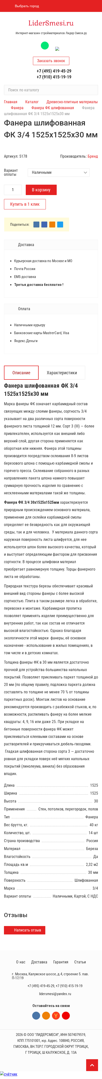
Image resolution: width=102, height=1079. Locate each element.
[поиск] (92, 90)
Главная (10, 102)
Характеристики (62, 372)
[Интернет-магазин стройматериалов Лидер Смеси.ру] (51, 23)
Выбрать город (27, 6)
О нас (20, 962)
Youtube (66, 1016)
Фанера (17, 107)
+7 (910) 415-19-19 (54, 76)
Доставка (39, 962)
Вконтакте (36, 1016)
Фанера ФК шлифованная (52, 107)
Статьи (80, 962)
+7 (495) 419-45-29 (54, 71)
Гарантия (60, 962)
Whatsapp (45, 46)
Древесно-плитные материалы (72, 102)
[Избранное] (68, 6)
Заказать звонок (51, 60)
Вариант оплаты (11, 172)
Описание (21, 372)
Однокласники (46, 1016)
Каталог (32, 102)
